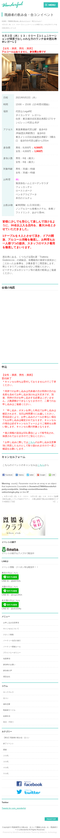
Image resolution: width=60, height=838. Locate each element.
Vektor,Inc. (44, 832)
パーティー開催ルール (12, 647)
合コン (5, 698)
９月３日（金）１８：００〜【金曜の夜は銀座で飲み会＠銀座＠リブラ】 (44, 499)
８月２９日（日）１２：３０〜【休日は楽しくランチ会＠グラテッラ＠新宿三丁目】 (16, 499)
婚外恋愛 (6, 704)
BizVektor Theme (30, 832)
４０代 (5, 768)
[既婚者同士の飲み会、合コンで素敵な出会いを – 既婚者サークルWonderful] (12, 5)
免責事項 (6, 659)
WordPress (17, 832)
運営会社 (6, 677)
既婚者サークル (9, 710)
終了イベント (8, 744)
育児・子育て (8, 722)
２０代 (5, 756)
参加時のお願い (9, 665)
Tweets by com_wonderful (14, 808)
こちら (31, 442)
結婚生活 (6, 716)
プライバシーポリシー (12, 653)
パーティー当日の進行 (12, 641)
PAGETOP (51, 819)
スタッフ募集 (8, 635)
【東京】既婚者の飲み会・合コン (16, 738)
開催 (5, 750)
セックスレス (8, 692)
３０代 (5, 762)
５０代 (5, 774)
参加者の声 (7, 671)
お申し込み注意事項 (11, 623)
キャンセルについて (11, 629)
